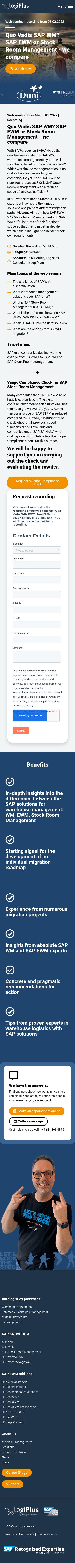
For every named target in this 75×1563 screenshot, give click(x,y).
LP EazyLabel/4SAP (14, 1381)
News (5, 1457)
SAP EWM (8, 1341)
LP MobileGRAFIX (13, 1412)
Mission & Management (17, 1442)
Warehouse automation (17, 1307)
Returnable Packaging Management (25, 1312)
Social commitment (14, 1452)
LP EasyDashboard (14, 1387)
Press (5, 1462)
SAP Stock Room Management (21, 1352)
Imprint (30, 1534)
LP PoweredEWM (13, 1357)
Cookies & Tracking (47, 1534)
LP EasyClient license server (19, 1407)
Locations (8, 1447)
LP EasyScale (10, 1397)
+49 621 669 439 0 (52, 1129)
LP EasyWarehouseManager (20, 1392)
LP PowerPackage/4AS (16, 1362)
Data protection (14, 1534)
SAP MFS (8, 1347)
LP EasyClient (10, 1402)
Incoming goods (12, 1322)
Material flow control (15, 1317)
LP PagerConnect (13, 1422)
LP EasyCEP (9, 1417)
